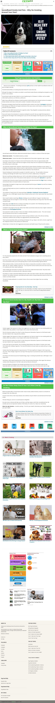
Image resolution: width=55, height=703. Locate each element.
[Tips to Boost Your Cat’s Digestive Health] (11, 604)
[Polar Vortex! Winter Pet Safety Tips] (8, 414)
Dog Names (27, 3)
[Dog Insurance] (49, 426)
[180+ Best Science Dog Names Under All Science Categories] (41, 532)
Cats (41, 3)
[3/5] (6, 46)
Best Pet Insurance (4, 697)
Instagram (3, 647)
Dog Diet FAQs (4, 681)
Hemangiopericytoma (15, 209)
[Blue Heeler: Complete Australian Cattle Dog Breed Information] (14, 490)
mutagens (43, 104)
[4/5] (7, 46)
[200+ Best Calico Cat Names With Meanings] (14, 512)
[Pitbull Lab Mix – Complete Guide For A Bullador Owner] (41, 469)
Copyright (3, 663)
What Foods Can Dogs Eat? (33, 630)
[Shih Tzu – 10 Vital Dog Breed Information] (41, 512)
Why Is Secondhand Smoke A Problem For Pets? (16, 53)
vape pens (42, 177)
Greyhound (35, 192)
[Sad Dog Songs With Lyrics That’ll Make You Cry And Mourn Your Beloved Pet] (41, 447)
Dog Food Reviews (35, 3)
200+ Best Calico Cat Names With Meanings (12, 520)
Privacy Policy (3, 665)
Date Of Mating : (14, 81)
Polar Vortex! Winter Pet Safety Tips (24, 411)
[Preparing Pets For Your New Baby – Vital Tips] (8, 290)
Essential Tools (14, 3)
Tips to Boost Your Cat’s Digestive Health (18, 605)
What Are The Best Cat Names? (34, 650)
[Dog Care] (5, 426)
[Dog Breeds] (23, 426)
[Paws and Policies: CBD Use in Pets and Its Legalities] (11, 598)
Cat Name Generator (32, 672)
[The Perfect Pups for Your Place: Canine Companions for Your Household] (11, 594)
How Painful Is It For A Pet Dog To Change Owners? (14, 540)
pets (28, 85)
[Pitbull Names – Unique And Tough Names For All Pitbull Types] (14, 469)
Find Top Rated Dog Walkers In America (35, 668)
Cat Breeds (30, 644)
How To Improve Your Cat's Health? (35, 652)
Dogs (2, 3)
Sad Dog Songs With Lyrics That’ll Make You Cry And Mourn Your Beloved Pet (40, 456)
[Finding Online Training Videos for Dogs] (11, 591)
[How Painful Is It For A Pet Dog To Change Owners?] (14, 532)
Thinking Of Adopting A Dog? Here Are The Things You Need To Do (20, 601)
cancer (39, 184)
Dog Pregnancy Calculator (33, 660)
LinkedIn (2, 653)
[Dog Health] (14, 426)
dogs (42, 180)
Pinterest (3, 655)
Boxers (21, 198)
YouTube (2, 649)
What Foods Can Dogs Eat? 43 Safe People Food (40, 498)
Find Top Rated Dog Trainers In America (35, 666)
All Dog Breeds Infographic (33, 628)
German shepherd (43, 192)
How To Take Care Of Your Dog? (34, 636)
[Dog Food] (32, 426)
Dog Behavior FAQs (4, 689)
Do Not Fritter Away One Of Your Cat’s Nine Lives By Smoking (19, 57)
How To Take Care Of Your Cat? (34, 648)
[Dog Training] (41, 426)
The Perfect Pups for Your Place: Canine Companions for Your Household (20, 595)
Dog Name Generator (32, 662)
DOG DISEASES (21, 3)
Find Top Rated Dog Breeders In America (36, 664)
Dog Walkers (34, 562)
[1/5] (3, 46)
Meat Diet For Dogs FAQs (6, 683)
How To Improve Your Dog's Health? (35, 634)
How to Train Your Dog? (32, 638)
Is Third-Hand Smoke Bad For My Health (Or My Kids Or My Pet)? (20, 56)
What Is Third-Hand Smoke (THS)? (12, 54)
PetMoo (13, 701)
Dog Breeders (34, 567)
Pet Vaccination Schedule (5, 695)
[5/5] (9, 46)
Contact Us (3, 637)
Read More (18, 293)
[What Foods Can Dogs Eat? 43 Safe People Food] (41, 490)
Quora (2, 651)
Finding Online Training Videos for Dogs (20, 591)
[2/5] (5, 46)
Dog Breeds (6, 3)
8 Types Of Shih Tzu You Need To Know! (11, 455)
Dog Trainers (34, 557)
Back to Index (49, 227)
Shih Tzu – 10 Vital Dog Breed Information (39, 520)
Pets (2, 8)
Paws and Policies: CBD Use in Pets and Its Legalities (19, 598)
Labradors (29, 192)
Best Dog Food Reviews (32, 626)
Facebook (3, 645)
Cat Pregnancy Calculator (32, 670)
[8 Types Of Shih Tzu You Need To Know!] (14, 447)
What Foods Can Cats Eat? (33, 646)
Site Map (2, 639)
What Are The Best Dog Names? (34, 632)
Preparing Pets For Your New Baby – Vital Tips (26, 287)
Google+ (2, 657)
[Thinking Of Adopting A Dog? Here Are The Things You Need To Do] (11, 601)
